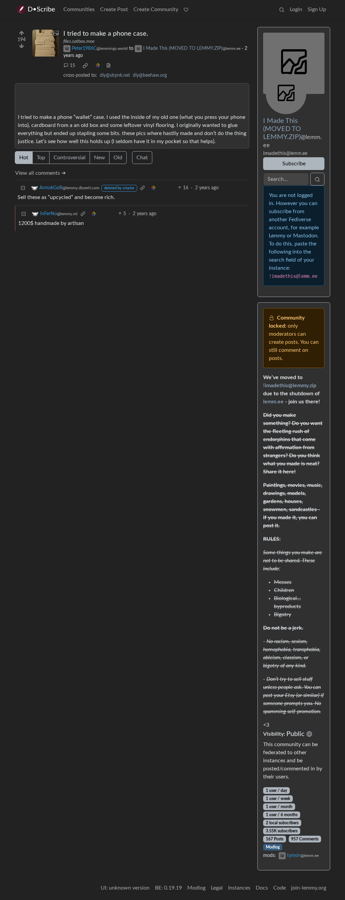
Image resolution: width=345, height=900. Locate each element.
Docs (262, 888)
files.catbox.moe (79, 41)
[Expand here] (45, 43)
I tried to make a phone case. (105, 33)
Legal (217, 888)
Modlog (273, 847)
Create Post (114, 9)
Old (118, 157)
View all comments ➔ (40, 173)
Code (279, 888)
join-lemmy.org (308, 888)
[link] (85, 65)
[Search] (281, 9)
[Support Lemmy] (186, 9)
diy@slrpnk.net (115, 75)
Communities (79, 9)
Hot (23, 157)
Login (296, 9)
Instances (239, 888)
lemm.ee (273, 401)
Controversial (70, 157)
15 (72, 65)
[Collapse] (23, 188)
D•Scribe (41, 9)
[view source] (108, 66)
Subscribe (294, 163)
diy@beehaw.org (150, 75)
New (99, 157)
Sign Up (317, 9)
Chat (142, 157)
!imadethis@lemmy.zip (289, 385)
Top (41, 157)
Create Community (155, 9)
